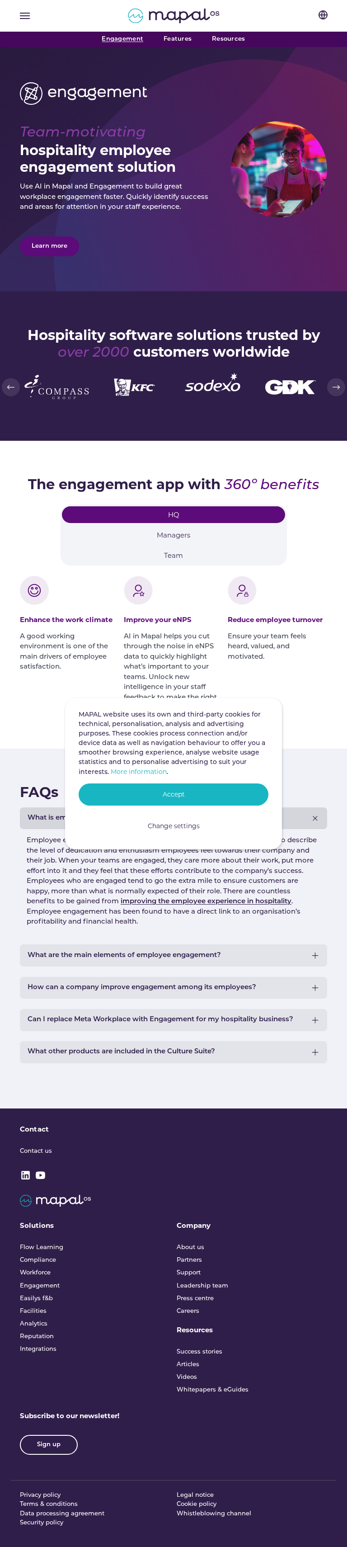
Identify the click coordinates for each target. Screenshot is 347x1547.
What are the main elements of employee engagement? (124, 955)
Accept (174, 794)
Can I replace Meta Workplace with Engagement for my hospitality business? (160, 1019)
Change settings (174, 826)
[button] (11, 387)
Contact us (36, 1151)
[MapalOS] (174, 16)
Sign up (49, 1445)
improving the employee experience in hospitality (206, 901)
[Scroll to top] (328, 1528)
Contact (34, 1129)
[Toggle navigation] (25, 16)
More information (139, 772)
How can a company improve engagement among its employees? (142, 987)
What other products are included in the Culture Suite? (121, 1051)
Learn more (49, 246)
